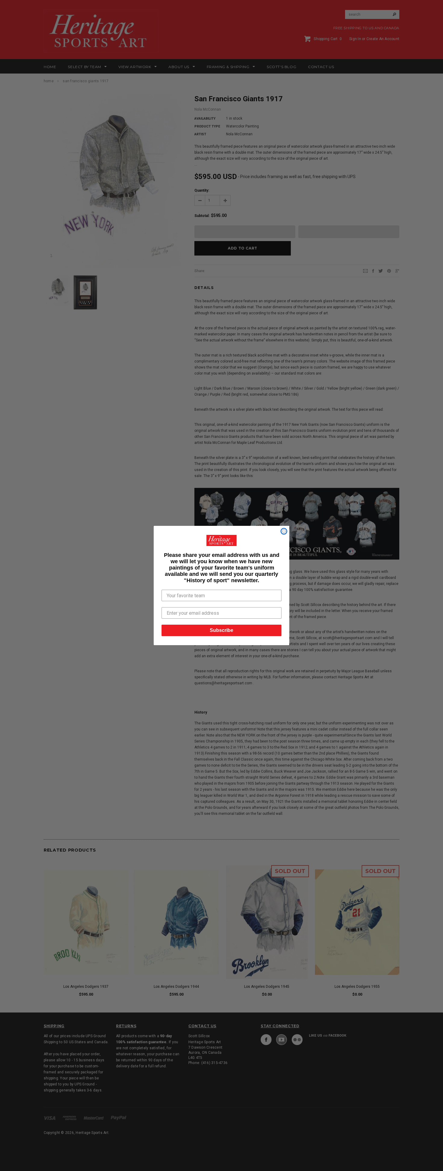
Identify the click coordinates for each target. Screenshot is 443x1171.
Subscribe (221, 630)
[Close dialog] (284, 531)
